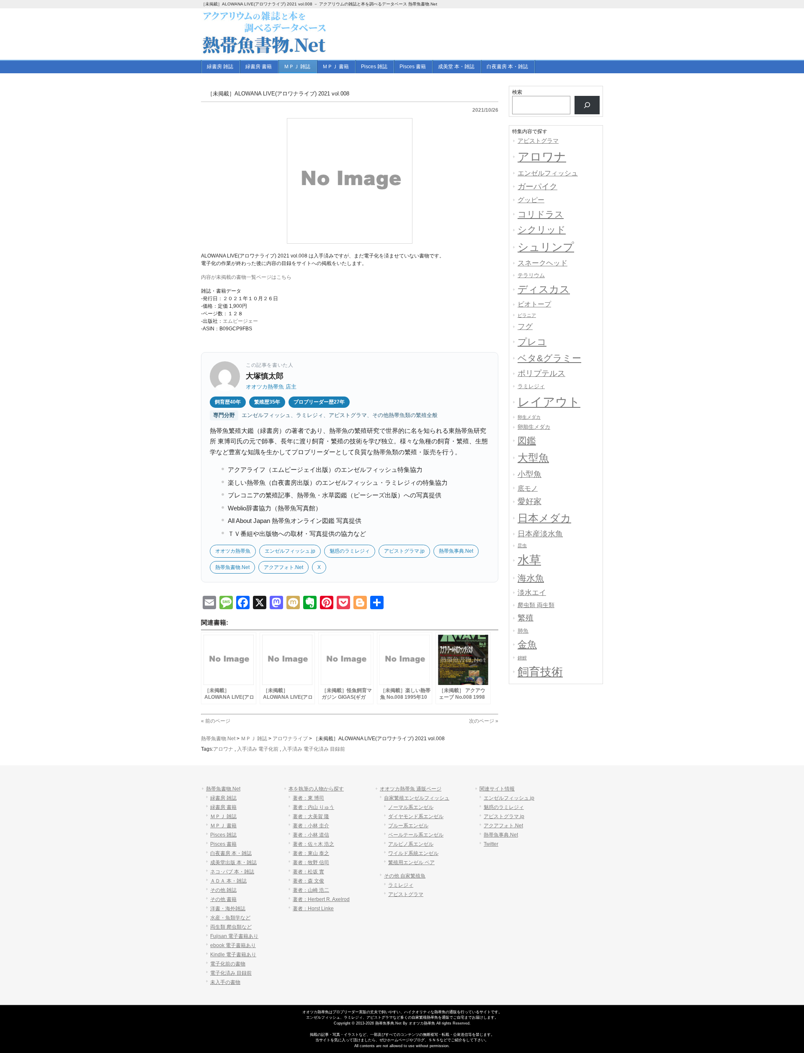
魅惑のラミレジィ (350, 551)
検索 (517, 92)
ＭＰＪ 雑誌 (223, 816)
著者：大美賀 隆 (311, 816)
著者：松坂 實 (308, 872)
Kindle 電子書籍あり (233, 955)
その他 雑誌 (223, 890)
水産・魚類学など (230, 918)
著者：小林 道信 (311, 835)
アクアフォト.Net (283, 567)
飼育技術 (540, 672)
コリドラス (541, 214)
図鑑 (527, 440)
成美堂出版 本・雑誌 (233, 862)
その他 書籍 (223, 899)
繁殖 (525, 617)
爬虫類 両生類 (536, 605)
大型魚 (533, 457)
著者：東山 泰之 (311, 853)
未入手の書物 (225, 982)
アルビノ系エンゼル (410, 844)
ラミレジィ (531, 386)
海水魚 (531, 578)
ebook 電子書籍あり (233, 945)
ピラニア (527, 315)
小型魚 (529, 474)
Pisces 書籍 (223, 844)
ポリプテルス (541, 373)
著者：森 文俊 (308, 881)
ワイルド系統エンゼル (413, 853)
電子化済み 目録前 (231, 973)
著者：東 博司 (308, 798)
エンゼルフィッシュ (548, 173)
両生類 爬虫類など (231, 927)
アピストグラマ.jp (404, 551)
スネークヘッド (542, 263)
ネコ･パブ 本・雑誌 (232, 872)
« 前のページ (215, 721)
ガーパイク (537, 186)
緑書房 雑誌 (223, 798)
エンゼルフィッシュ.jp (290, 551)
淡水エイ (532, 592)
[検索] (587, 105)
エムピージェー (240, 321)
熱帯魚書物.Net (232, 567)
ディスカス (544, 289)
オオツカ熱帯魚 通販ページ (410, 789)
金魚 (527, 644)
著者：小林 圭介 (311, 826)
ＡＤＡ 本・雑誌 (228, 881)
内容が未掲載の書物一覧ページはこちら (246, 277)
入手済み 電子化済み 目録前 (313, 749)
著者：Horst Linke (313, 908)
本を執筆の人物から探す (316, 789)
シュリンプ (546, 247)
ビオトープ (534, 304)
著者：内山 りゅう (313, 807)
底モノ (528, 488)
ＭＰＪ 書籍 (223, 826)
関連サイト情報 (497, 789)
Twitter (491, 844)
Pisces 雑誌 (223, 835)
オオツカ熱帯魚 (232, 551)
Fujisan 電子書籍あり (234, 936)
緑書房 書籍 (223, 807)
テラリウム (531, 275)
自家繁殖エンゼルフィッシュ (416, 798)
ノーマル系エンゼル (410, 807)
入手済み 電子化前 (257, 749)
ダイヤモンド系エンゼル (415, 816)
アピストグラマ (538, 140)
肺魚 (523, 631)
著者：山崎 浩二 (311, 890)
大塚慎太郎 (264, 376)
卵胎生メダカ (534, 427)
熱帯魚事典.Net (456, 551)
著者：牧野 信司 (311, 862)
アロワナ (223, 749)
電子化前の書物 (227, 964)
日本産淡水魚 (540, 534)
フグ (525, 326)
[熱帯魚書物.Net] (264, 52)
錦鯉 (522, 657)
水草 (529, 560)
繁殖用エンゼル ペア (411, 862)
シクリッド (542, 229)
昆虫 (522, 545)
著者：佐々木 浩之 (313, 844)
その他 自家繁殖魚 (404, 876)
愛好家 (529, 501)
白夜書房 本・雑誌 (231, 853)
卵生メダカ (529, 417)
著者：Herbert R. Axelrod (321, 899)
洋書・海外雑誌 (227, 908)
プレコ (532, 342)
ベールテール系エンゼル (415, 835)
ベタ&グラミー (549, 358)
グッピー (531, 199)
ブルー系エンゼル (408, 826)
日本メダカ (544, 518)
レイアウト (549, 402)
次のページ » (483, 721)
